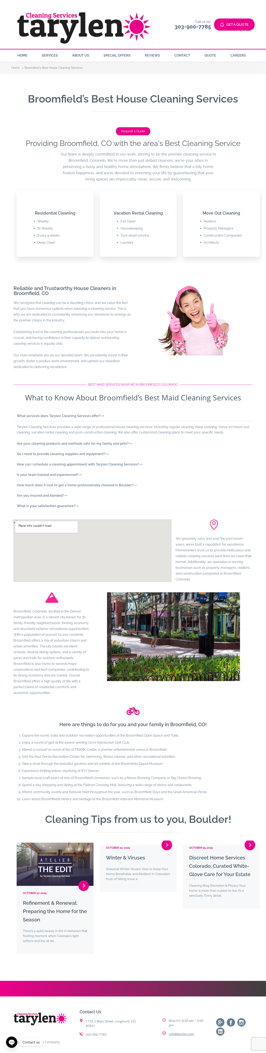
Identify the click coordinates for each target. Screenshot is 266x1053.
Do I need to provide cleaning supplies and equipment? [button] (63, 454)
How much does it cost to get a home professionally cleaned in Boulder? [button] (77, 485)
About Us (80, 55)
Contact (182, 55)
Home (22, 55)
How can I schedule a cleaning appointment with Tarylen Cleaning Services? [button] (79, 464)
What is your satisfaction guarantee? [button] (48, 506)
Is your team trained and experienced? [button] (49, 475)
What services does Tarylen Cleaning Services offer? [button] (60, 416)
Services (50, 55)
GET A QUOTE (237, 24)
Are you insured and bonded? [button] (42, 495)
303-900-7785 (96, 1034)
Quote (210, 55)
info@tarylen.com (181, 1034)
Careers (238, 55)
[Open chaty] (11, 1042)
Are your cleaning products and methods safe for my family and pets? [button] (74, 444)
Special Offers (117, 55)
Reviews (152, 55)
